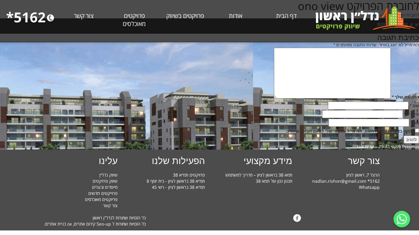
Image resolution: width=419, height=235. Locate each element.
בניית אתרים (55, 224)
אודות (235, 16)
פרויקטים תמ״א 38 (189, 175)
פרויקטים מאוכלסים (134, 20)
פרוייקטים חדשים (102, 193)
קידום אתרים (84, 224)
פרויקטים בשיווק (185, 16)
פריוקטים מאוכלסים (101, 199)
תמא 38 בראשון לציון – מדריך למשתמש (258, 175)
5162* (26, 16)
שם (414, 105)
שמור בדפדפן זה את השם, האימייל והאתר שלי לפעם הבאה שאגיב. (349, 131)
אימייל (411, 114)
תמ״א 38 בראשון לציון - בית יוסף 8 (176, 181)
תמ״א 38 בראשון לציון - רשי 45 (178, 187)
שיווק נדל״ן (108, 175)
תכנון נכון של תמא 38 (274, 181)
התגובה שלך (405, 97)
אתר (414, 122)
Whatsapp (369, 187)
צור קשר (84, 16)
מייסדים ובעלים (104, 187)
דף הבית (286, 16)
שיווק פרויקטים (105, 181)
